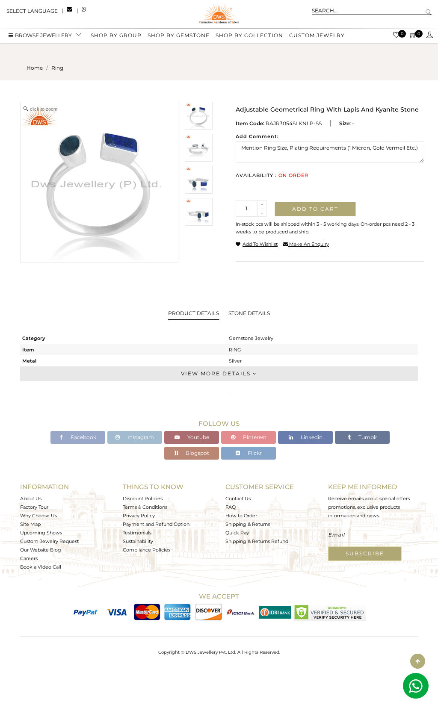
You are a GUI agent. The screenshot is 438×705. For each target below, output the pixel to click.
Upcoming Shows (41, 533)
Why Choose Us (38, 516)
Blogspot (196, 453)
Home (35, 68)
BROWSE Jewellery (43, 35)
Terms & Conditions (145, 507)
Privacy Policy (139, 516)
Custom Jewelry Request (49, 541)
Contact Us (238, 498)
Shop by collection (249, 35)
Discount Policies (143, 498)
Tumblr (367, 437)
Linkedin (311, 437)
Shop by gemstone (179, 35)
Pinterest (254, 437)
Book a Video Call (40, 567)
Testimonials (137, 533)
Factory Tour (34, 507)
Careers (29, 558)
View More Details (217, 373)
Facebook (82, 437)
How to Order (241, 516)
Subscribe (365, 553)
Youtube (197, 437)
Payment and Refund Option (156, 524)
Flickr (254, 453)
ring (57, 68)
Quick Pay (237, 533)
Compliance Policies (146, 550)
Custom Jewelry (317, 35)
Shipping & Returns (247, 524)
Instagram (140, 437)
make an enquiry (308, 244)
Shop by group (116, 35)
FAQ (230, 507)
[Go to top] (417, 661)
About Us (30, 498)
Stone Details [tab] (249, 313)
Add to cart (315, 209)
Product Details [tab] (193, 313)
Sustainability (138, 541)
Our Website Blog (40, 550)
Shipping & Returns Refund (256, 541)
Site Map (30, 524)
